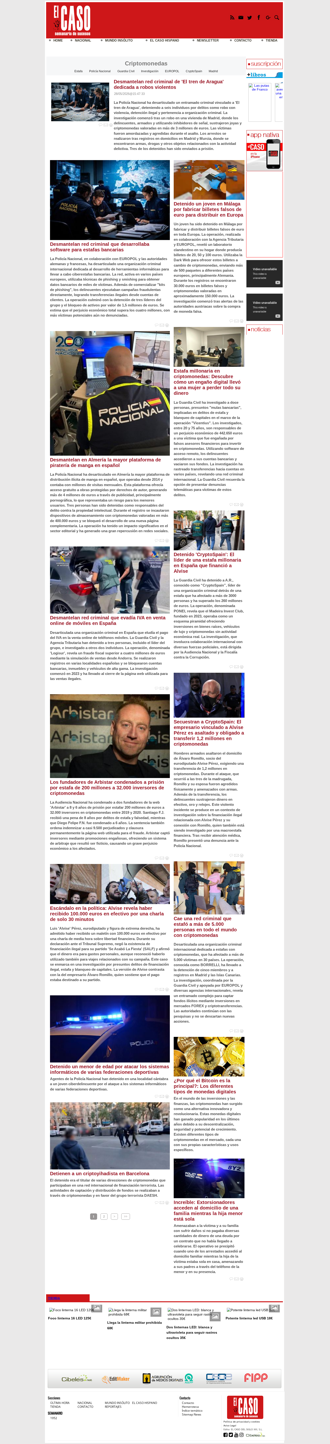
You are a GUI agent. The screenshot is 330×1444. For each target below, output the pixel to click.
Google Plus (267, 18)
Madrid (213, 71)
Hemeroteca (190, 1407)
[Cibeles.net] (164, 1379)
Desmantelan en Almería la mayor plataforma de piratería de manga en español (105, 462)
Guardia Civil (126, 71)
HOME (58, 40)
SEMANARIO (55, 1413)
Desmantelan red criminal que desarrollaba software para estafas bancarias (99, 246)
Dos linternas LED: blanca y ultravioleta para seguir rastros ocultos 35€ (191, 1332)
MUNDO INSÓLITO (119, 40)
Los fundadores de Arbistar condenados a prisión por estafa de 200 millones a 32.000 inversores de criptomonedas (107, 787)
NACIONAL (83, 40)
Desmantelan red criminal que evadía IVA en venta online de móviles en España (107, 620)
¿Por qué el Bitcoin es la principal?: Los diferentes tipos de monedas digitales (205, 1086)
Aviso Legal (229, 1425)
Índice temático (192, 1411)
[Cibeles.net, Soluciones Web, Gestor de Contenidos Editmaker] (255, 1434)
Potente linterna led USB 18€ (249, 1318)
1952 (53, 1418)
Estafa (78, 71)
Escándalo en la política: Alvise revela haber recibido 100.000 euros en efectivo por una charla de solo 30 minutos (107, 914)
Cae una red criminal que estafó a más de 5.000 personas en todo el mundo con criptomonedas (205, 927)
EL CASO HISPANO (164, 40)
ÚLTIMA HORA (60, 1403)
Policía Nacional (100, 71)
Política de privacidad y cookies (241, 1421)
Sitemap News (191, 1414)
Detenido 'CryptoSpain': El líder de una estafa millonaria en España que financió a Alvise (207, 563)
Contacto (188, 1403)
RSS (232, 18)
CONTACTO (242, 40)
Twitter (249, 18)
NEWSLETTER (208, 40)
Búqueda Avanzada (276, 18)
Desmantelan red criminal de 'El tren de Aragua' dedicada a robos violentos (169, 84)
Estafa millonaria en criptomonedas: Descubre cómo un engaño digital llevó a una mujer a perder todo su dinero (207, 382)
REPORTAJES (113, 1407)
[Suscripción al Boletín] (264, 64)
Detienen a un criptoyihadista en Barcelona (99, 1173)
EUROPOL (172, 71)
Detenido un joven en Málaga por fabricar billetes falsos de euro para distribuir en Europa (208, 209)
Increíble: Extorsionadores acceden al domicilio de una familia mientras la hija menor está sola (208, 1211)
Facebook (258, 18)
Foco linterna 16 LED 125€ (69, 1318)
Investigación (149, 71)
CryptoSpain (194, 71)
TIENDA (271, 40)
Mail (241, 18)
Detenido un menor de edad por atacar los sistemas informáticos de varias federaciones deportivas (109, 1069)
